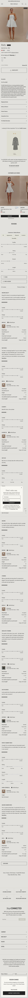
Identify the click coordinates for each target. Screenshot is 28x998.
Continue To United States (14, 993)
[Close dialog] (21, 487)
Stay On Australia (14, 989)
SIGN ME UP (11, 502)
